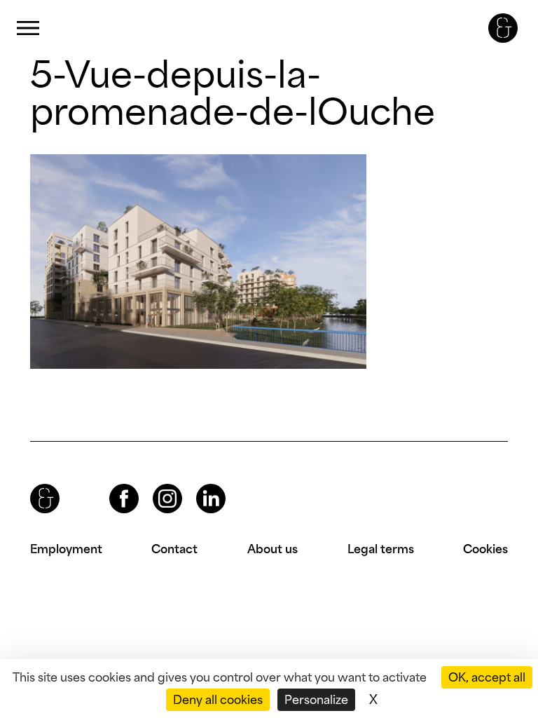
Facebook (112, 484)
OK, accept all (486, 677)
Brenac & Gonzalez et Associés (503, 28)
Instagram (155, 484)
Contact (174, 549)
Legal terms (380, 549)
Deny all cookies (218, 700)
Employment (66, 549)
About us (272, 549)
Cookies (485, 549)
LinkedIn (198, 484)
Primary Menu (28, 28)
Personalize (316, 700)
